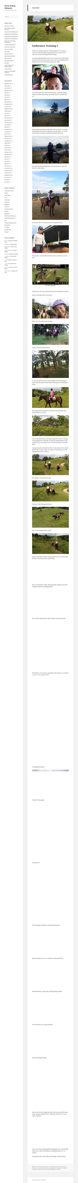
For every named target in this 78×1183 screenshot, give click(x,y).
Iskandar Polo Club (9, 53)
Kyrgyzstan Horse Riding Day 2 (11, 36)
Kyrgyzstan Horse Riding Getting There (10, 41)
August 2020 (7, 143)
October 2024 (7, 88)
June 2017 (7, 161)
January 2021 (8, 138)
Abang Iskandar (54, 1166)
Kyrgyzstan (7, 213)
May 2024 (7, 97)
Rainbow (34, 1169)
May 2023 (7, 115)
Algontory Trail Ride (13, 254)
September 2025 (8, 83)
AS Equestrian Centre (9, 190)
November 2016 (8, 170)
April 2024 (7, 99)
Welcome (7, 232)
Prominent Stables (8, 75)
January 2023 (8, 120)
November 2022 (8, 122)
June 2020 (7, 145)
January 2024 (8, 102)
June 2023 (7, 113)
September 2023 (8, 108)
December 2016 (8, 168)
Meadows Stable (8, 58)
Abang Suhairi (61, 1166)
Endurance (7, 202)
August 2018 (7, 147)
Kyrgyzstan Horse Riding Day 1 (11, 38)
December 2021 (8, 129)
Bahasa (6, 193)
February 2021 (8, 136)
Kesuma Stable (13, 244)
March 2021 (7, 134)
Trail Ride (7, 227)
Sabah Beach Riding (9, 60)
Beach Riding (7, 195)
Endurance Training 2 (45, 45)
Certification (7, 200)
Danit (36, 1168)
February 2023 (8, 118)
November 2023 (8, 104)
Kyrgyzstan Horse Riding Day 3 (11, 34)
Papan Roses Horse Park (10, 56)
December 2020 (8, 141)
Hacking (44, 1168)
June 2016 (7, 182)
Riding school (7, 225)
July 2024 (7, 92)
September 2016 (8, 175)
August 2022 (7, 124)
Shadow (40, 1169)
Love (62, 1168)
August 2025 (7, 86)
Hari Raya (49, 1168)
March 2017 (7, 166)
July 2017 (7, 159)
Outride (65, 1168)
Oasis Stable (7, 51)
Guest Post (7, 206)
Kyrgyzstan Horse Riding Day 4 (11, 32)
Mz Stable (7, 63)
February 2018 (8, 152)
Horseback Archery (9, 209)
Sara (37, 1169)
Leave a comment (56, 1169)
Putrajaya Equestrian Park (10, 222)
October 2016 (7, 173)
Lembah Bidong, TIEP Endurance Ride (9, 66)
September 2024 (8, 90)
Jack (52, 1168)
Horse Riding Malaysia (10, 7)
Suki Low (44, 1169)
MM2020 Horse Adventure (10, 216)
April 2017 (7, 163)
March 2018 (7, 150)
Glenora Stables (8, 69)
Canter (6, 197)
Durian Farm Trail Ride (10, 47)
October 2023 (7, 106)
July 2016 (7, 179)
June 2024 (7, 95)
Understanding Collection (10, 44)
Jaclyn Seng (56, 1168)
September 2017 (8, 154)
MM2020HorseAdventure (10, 218)
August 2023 (7, 111)
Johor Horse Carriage (9, 26)
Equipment (7, 204)
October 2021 (7, 131)
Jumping (6, 211)
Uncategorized (8, 229)
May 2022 (7, 127)
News (6, 220)
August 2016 (7, 177)
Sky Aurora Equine (9, 49)
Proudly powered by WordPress (39, 1180)
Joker (60, 1168)
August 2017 (7, 156)
